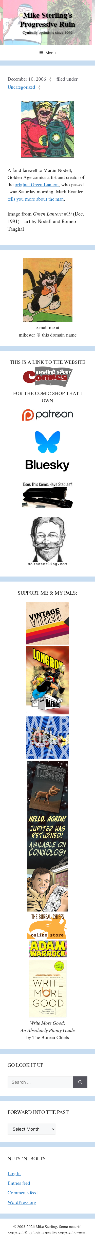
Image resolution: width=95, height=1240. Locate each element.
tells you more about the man (36, 199)
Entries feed (19, 1183)
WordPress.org (22, 1202)
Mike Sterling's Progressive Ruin (47, 19)
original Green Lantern (37, 184)
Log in (14, 1173)
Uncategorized (21, 87)
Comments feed (23, 1192)
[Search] (80, 1082)
